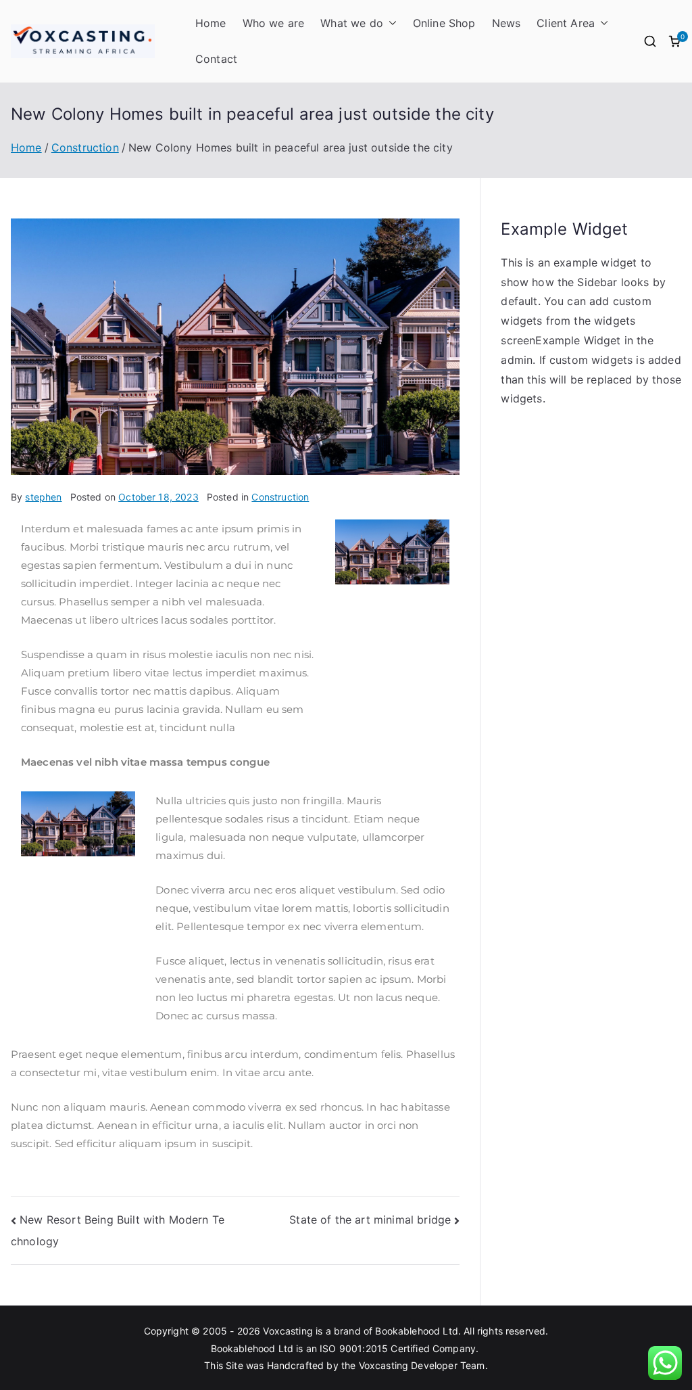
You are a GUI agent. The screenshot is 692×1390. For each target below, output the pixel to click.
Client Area (566, 23)
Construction (280, 497)
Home (210, 23)
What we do (351, 23)
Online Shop (444, 23)
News (506, 23)
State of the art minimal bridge (370, 1219)
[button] (390, 23)
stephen (43, 497)
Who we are (274, 23)
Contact (216, 59)
